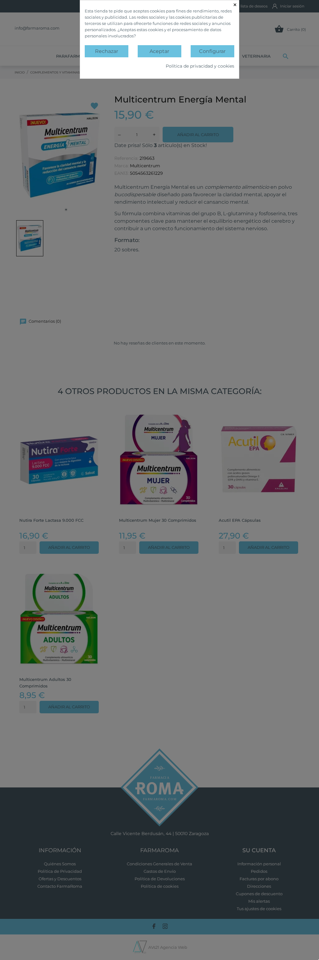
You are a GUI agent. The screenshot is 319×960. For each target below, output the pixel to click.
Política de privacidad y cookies (200, 66)
